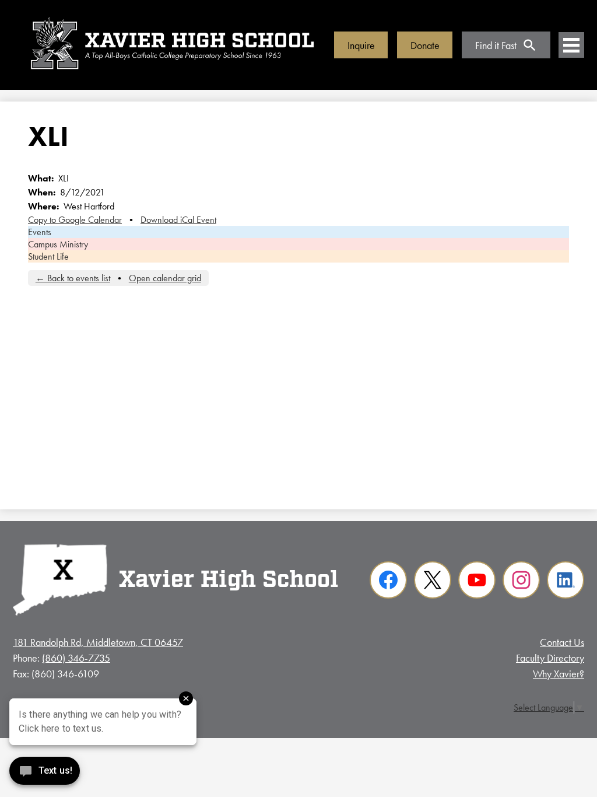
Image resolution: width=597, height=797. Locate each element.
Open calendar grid (165, 278)
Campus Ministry (58, 244)
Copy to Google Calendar (75, 220)
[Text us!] (44, 773)
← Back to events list (73, 278)
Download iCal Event (178, 220)
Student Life (48, 256)
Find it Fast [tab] (496, 45)
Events (39, 232)
